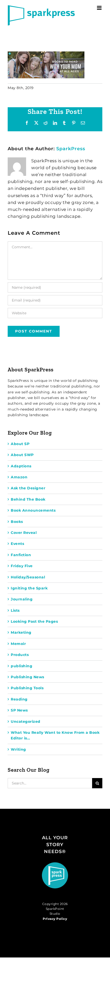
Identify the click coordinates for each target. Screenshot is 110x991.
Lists (15, 610)
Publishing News (27, 677)
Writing (18, 749)
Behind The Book (28, 499)
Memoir (18, 643)
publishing (21, 666)
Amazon (19, 477)
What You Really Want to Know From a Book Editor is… (55, 735)
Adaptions (21, 466)
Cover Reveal (24, 532)
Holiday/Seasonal (28, 577)
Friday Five (22, 566)
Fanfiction (21, 555)
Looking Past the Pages (34, 621)
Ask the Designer (28, 488)
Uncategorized (25, 721)
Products (20, 654)
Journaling (21, 599)
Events (17, 543)
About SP (20, 443)
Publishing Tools (27, 688)
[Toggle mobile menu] (100, 7)
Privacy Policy (55, 919)
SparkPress (70, 149)
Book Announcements (33, 510)
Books (17, 521)
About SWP (22, 455)
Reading (19, 699)
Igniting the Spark (29, 588)
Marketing (21, 632)
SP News (19, 710)
